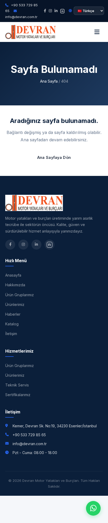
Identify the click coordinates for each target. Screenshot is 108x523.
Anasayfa (13, 275)
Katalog (12, 324)
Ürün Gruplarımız (19, 295)
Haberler (12, 314)
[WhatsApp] (93, 508)
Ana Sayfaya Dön (54, 157)
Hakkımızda (15, 285)
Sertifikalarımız (17, 394)
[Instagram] (50, 11)
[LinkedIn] (56, 11)
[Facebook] (45, 11)
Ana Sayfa (49, 81)
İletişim (11, 333)
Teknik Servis (17, 385)
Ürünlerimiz (14, 304)
